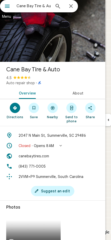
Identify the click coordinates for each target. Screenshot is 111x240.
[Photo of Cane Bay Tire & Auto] (52, 31)
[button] (52, 146)
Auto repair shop (20, 83)
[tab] (26, 93)
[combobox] (34, 6)
